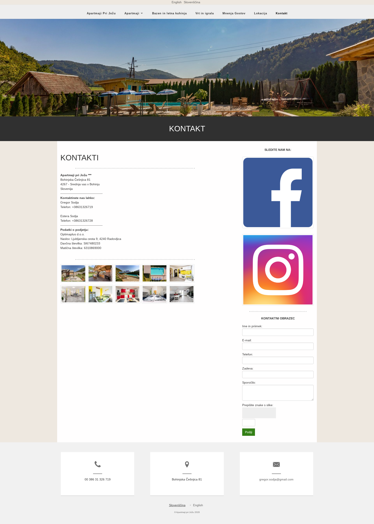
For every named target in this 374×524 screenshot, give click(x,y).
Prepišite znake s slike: (257, 405)
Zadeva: (247, 368)
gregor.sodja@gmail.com (276, 479)
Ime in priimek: (252, 326)
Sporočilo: (249, 382)
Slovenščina (192, 2)
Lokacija (260, 13)
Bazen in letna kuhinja (169, 13)
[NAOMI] (182, 282)
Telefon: (247, 354)
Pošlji (248, 432)
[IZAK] (128, 303)
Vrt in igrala (204, 13)
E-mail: (247, 340)
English (177, 2)
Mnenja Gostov (233, 13)
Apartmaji (131, 13)
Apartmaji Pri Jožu (101, 13)
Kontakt (281, 13)
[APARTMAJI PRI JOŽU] (73, 282)
